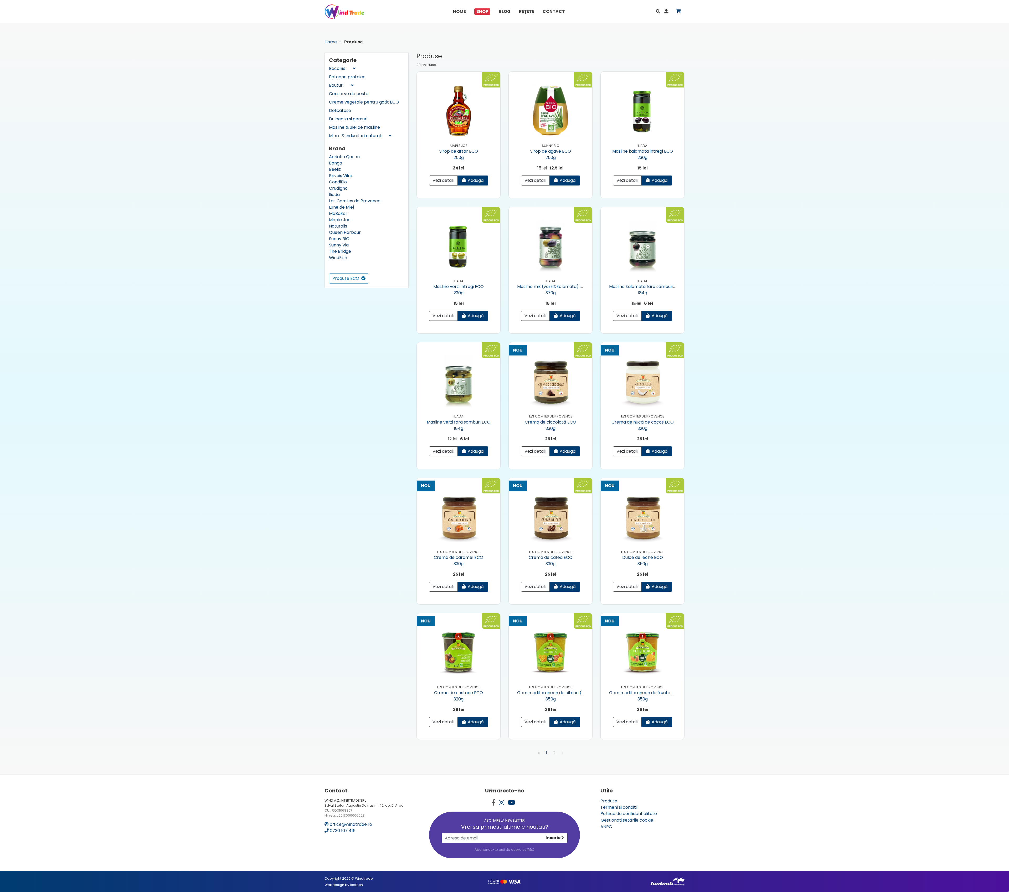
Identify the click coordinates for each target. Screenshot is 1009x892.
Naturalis (338, 226)
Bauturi (336, 85)
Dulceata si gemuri (348, 119)
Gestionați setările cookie (627, 820)
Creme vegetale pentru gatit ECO (364, 102)
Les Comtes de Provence (354, 201)
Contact (554, 11)
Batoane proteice (347, 77)
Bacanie (338, 68)
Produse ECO (346, 278)
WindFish (338, 258)
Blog (505, 11)
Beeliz (335, 169)
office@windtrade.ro (350, 824)
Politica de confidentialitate (628, 814)
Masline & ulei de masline (354, 127)
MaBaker (338, 213)
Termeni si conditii (618, 807)
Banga (335, 163)
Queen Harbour (345, 232)
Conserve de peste (348, 94)
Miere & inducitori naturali (356, 136)
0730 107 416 (342, 831)
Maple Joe (340, 220)
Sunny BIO (339, 239)
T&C (530, 849)
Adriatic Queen (344, 157)
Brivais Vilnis (341, 176)
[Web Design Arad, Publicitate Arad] (667, 881)
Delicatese (340, 110)
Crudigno (338, 188)
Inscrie (553, 838)
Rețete (526, 11)
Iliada (334, 195)
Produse (608, 801)
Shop (482, 11)
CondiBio (338, 182)
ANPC (606, 827)
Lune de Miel (341, 207)
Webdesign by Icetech (344, 885)
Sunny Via (339, 245)
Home (459, 11)
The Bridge (340, 251)
